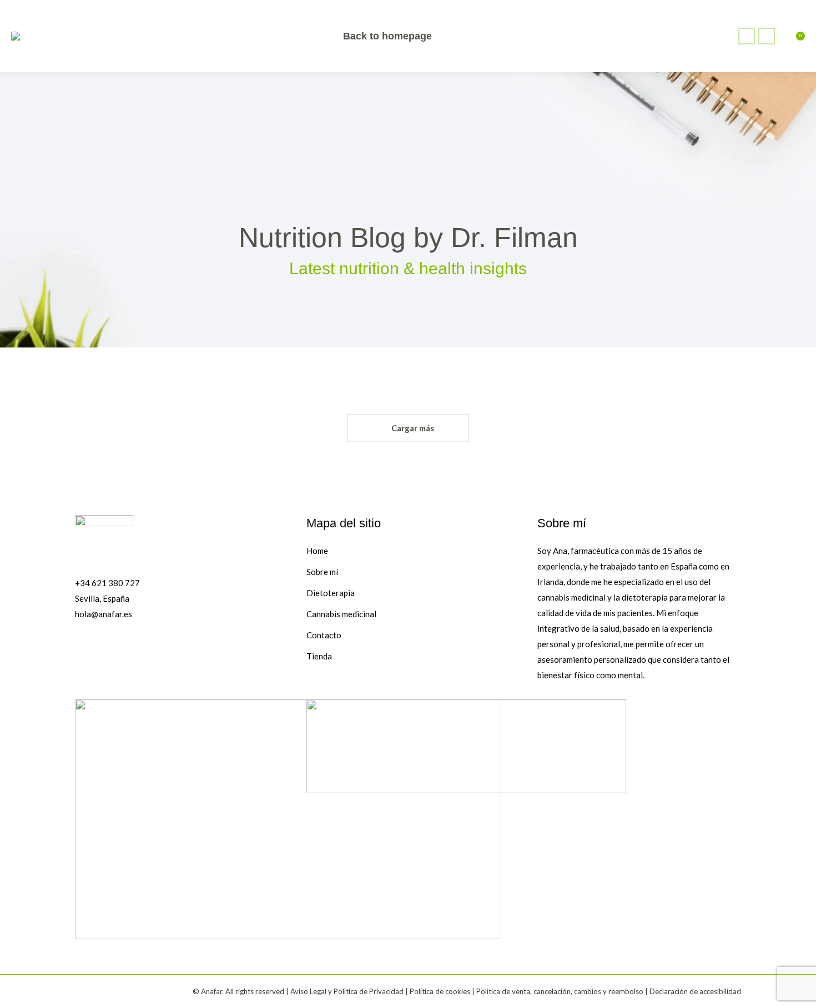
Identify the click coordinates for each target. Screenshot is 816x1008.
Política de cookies (440, 991)
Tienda (319, 656)
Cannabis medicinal (341, 614)
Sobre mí (322, 572)
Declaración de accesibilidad (695, 991)
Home (317, 551)
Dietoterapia (330, 593)
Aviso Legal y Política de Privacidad (347, 991)
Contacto (323, 635)
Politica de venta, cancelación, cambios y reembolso (559, 991)
